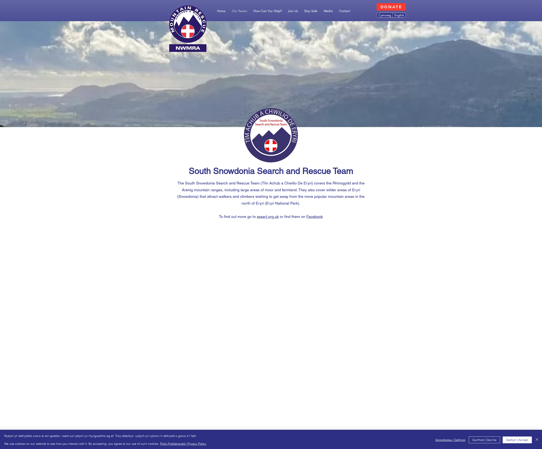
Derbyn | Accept (517, 440)
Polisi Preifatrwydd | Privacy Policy (183, 444)
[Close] (536, 440)
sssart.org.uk (268, 216)
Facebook (314, 216)
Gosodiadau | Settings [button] (450, 440)
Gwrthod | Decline (484, 440)
